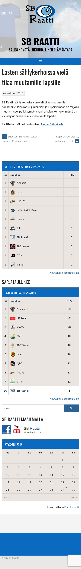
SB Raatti (40, 41)
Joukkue (15, 174)
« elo (6, 497)
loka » (74, 497)
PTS (71, 174)
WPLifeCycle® (70, 506)
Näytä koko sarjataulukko (64, 272)
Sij (5, 174)
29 (62, 489)
